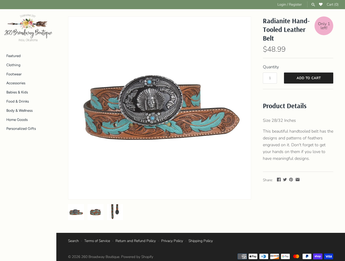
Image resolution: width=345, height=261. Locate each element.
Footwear (14, 74)
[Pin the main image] (291, 179)
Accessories (15, 83)
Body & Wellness (19, 110)
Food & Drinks (17, 101)
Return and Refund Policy (135, 240)
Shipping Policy (200, 240)
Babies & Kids (17, 92)
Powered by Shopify (137, 256)
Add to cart (309, 78)
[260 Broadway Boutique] (28, 28)
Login (281, 4)
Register (295, 4)
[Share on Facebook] (279, 179)
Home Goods (17, 119)
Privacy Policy (172, 240)
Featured (13, 56)
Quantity (271, 67)
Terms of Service (97, 240)
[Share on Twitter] (285, 179)
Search (73, 240)
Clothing (13, 65)
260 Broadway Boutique (100, 256)
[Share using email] (297, 179)
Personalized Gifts (21, 128)
